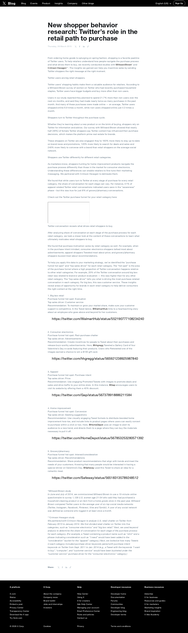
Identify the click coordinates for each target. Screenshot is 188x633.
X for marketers (152, 604)
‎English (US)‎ (162, 3)
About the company (52, 594)
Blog (23, 3)
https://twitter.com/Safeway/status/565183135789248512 (95, 478)
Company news (50, 597)
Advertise (149, 594)
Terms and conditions (121, 626)
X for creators (83, 600)
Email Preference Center (88, 611)
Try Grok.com (16, 618)
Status (13, 597)
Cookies (47, 626)
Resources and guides (155, 600)
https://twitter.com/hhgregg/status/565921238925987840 (95, 358)
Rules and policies (85, 614)
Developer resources (121, 587)
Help (79, 587)
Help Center (82, 594)
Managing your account (88, 607)
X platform (15, 587)
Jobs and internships (53, 604)
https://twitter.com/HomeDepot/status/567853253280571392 (98, 438)
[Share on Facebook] (79, 46)
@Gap (112, 385)
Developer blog (118, 607)
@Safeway (88, 467)
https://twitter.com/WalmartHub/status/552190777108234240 (98, 319)
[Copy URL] (87, 46)
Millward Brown (124, 64)
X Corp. (47, 587)
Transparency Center (19, 611)
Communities (117, 604)
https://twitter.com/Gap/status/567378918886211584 (92, 395)
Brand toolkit (49, 600)
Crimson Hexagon (57, 68)
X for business (151, 597)
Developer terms (118, 614)
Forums (114, 600)
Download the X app (19, 614)
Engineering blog (118, 611)
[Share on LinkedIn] (83, 46)
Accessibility (15, 600)
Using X (80, 597)
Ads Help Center (84, 604)
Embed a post (16, 604)
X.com (13, 594)
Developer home (118, 594)
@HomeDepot (96, 424)
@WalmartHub (100, 308)
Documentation (118, 597)
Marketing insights (153, 607)
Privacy (80, 626)
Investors (47, 607)
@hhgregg (98, 345)
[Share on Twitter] (75, 46)
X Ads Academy (152, 614)
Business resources (154, 587)
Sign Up (179, 3)
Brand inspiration (152, 611)
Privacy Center (17, 607)
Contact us (82, 618)
